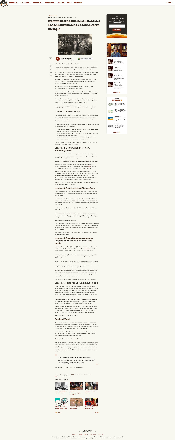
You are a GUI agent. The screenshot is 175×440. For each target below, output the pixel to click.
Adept (72, 374)
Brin (56, 376)
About (86, 434)
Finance (55, 15)
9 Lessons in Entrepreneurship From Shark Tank (76, 393)
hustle (89, 166)
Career (50, 15)
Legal (80, 434)
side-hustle (86, 248)
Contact (74, 434)
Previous (59, 412)
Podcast (61, 3)
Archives (101, 434)
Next (95, 412)
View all (115, 92)
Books (69, 3)
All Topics (93, 434)
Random (77, 3)
